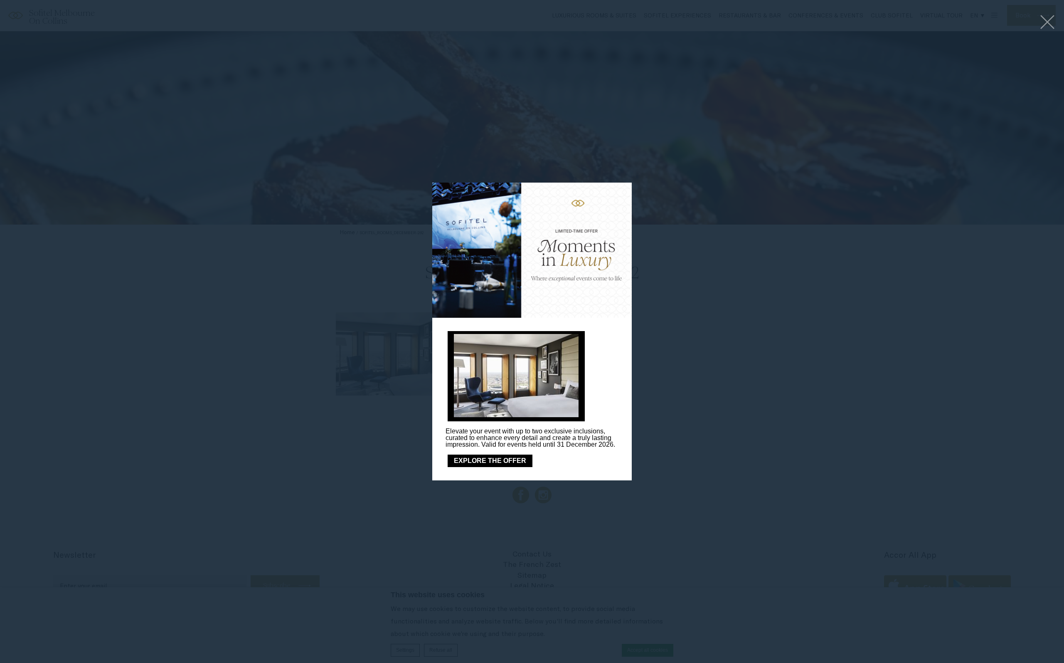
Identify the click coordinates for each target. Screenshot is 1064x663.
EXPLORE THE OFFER (490, 460)
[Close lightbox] (1047, 22)
